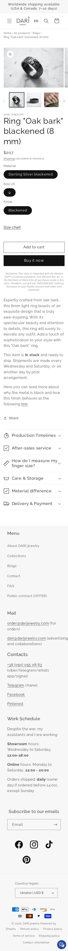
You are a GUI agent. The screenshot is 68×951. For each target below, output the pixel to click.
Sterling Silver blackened (31, 174)
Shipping (9, 158)
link (24, 404)
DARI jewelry (31, 923)
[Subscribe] (55, 824)
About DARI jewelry (23, 546)
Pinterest (15, 704)
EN (36, 21)
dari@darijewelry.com (26, 638)
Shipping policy (49, 935)
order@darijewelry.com (28, 623)
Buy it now (34, 260)
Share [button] (13, 418)
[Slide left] (4, 101)
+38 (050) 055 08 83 (24, 665)
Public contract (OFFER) (27, 596)
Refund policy (29, 928)
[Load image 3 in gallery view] (51, 99)
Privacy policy (52, 928)
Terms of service (24, 935)
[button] (9, 21)
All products (22, 33)
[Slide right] (64, 101)
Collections (16, 556)
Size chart (12, 227)
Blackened (18, 210)
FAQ (10, 586)
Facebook (16, 695)
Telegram (15, 685)
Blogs (12, 566)
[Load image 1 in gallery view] (16, 99)
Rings (36, 33)
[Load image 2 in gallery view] (34, 99)
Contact (13, 576)
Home (7, 33)
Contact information (36, 942)
